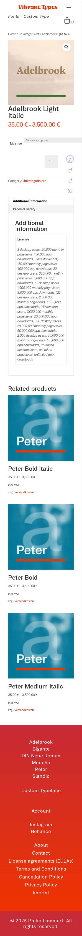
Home (12, 34)
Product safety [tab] (24, 209)
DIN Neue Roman (41, 755)
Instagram (41, 824)
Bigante (41, 748)
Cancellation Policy (41, 876)
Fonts (13, 16)
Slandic (41, 776)
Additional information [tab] (30, 201)
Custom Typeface (41, 790)
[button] (66, 47)
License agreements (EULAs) (41, 860)
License (16, 143)
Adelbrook (41, 742)
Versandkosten (24, 492)
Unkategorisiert (29, 34)
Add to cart (70, 160)
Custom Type (36, 16)
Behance (41, 831)
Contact (41, 853)
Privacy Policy (41, 884)
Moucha (41, 762)
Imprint (41, 892)
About (41, 845)
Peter (41, 769)
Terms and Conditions (41, 868)
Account (41, 810)
